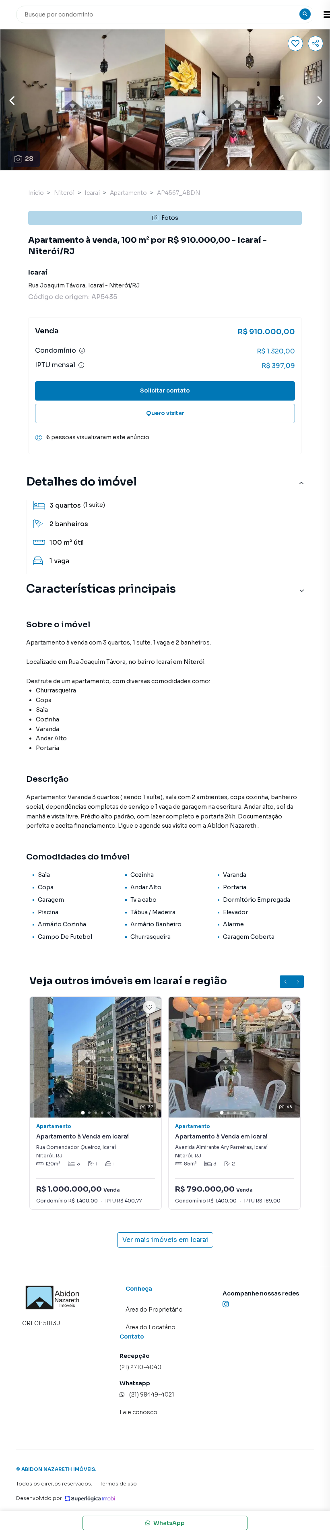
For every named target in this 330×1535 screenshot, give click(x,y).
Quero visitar (165, 413)
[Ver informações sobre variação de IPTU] (81, 365)
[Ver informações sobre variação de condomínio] (82, 350)
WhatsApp (169, 1523)
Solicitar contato (165, 390)
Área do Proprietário (154, 1309)
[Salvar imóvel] (295, 43)
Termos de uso (118, 1484)
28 (29, 159)
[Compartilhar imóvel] (315, 43)
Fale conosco (138, 1412)
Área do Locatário (150, 1327)
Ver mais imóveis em (165, 1239)
